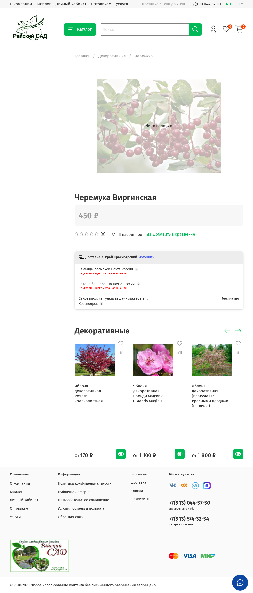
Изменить (146, 257)
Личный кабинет (70, 4)
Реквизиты (140, 499)
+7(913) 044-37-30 (206, 4)
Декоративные (112, 56)
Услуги (122, 4)
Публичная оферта (74, 492)
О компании (21, 4)
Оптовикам (101, 4)
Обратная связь (71, 517)
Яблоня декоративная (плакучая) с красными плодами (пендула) (210, 396)
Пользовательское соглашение (83, 500)
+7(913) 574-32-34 (189, 519)
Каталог (44, 4)
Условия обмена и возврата (81, 508)
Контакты (139, 474)
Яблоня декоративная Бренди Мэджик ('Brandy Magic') (148, 393)
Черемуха (144, 56)
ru (228, 4)
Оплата (137, 491)
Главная (82, 56)
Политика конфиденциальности (85, 483)
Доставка (138, 482)
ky (241, 4)
